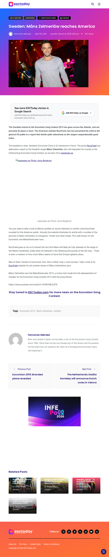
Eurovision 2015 (27, 311)
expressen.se (67, 153)
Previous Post (24, 369)
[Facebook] (69, 532)
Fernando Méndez (39, 335)
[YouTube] (91, 532)
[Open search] (92, 4)
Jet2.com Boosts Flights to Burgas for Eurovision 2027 (23, 501)
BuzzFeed (91, 145)
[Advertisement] (54, 449)
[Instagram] (63, 532)
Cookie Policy (35, 544)
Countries (30, 18)
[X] (80, 532)
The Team (23, 544)
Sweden (65, 18)
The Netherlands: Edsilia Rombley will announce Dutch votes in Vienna (78, 378)
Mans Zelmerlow (44, 311)
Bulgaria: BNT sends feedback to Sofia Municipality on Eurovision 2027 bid (54, 482)
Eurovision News (48, 18)
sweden (57, 311)
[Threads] (97, 532)
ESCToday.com (38, 292)
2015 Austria (15, 18)
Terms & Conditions (51, 544)
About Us (12, 544)
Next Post (86, 369)
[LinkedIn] (86, 532)
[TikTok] (74, 532)
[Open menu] (99, 4)
